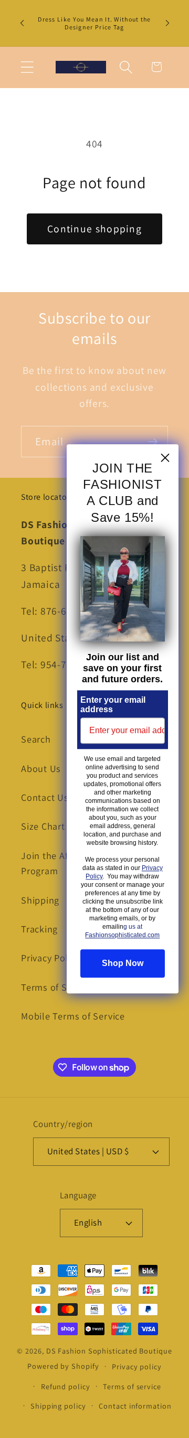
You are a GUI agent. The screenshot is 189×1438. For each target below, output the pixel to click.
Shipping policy (58, 1406)
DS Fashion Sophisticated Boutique (109, 1351)
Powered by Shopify (63, 1366)
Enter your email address (112, 705)
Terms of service (132, 1386)
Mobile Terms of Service (73, 1016)
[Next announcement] (167, 23)
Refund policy (65, 1386)
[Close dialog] (165, 457)
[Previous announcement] (22, 23)
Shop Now (122, 963)
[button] (27, 67)
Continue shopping (94, 228)
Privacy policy (137, 1366)
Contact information (135, 1406)
